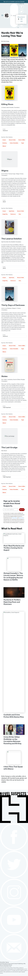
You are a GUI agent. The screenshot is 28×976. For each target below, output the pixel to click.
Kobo (20, 214)
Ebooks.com (13, 214)
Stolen (4, 376)
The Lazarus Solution (11, 238)
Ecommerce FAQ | (3, 967)
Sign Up (22, 509)
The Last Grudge (9, 447)
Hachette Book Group (5, 963)
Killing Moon (7, 104)
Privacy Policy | (16, 967)
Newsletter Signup (4, 962)
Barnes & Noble (12, 139)
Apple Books (11, 211)
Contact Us (21, 967)
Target (22, 143)
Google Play (5, 214)
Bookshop (5, 143)
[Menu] (2, 15)
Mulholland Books (7, 965)
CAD (21, 21)
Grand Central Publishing (17, 963)
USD (21, 19)
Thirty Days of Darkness (13, 305)
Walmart (4, 146)
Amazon (4, 139)
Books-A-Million (21, 139)
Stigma (4, 170)
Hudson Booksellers (14, 143)
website (3, 782)
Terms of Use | (10, 967)
